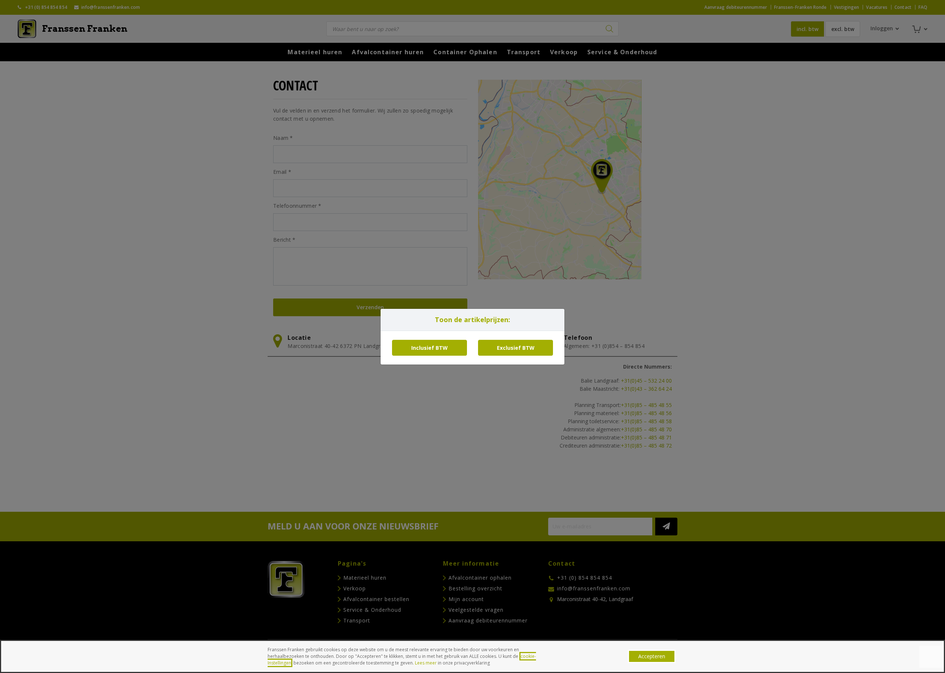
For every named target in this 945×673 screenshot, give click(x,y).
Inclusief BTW (429, 347)
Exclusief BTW (516, 347)
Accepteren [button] (651, 656)
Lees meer (426, 663)
